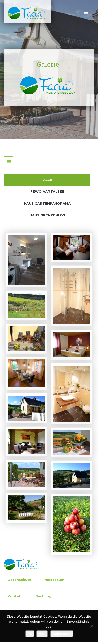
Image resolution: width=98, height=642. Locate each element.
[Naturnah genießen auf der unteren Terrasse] (19, 470)
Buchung (43, 596)
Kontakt (15, 596)
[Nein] (91, 626)
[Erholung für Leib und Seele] (64, 437)
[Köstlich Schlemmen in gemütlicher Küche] (19, 368)
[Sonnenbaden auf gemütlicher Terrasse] (19, 334)
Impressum (54, 580)
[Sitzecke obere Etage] (64, 242)
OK (29, 634)
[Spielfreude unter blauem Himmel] (19, 503)
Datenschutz (19, 580)
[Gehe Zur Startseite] (25, 12)
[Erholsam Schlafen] (64, 340)
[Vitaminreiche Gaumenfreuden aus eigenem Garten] (64, 519)
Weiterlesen (61, 634)
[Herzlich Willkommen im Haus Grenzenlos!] (19, 403)
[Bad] (19, 255)
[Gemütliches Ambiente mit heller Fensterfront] (19, 436)
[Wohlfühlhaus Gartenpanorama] (64, 470)
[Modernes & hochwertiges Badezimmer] (64, 388)
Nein (42, 634)
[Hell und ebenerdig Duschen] (64, 291)
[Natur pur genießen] (19, 300)
